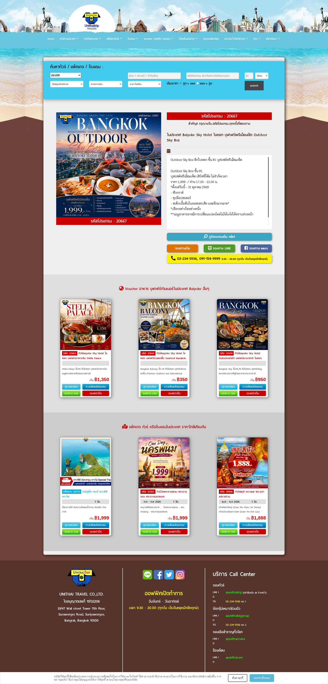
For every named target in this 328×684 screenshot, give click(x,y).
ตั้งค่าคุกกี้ (237, 677)
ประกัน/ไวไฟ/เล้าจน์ (234, 39)
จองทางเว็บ (182, 248)
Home (51, 39)
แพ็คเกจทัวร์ (112, 39)
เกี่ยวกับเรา (271, 39)
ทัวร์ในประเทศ (91, 39)
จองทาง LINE (221, 248)
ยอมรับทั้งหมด (262, 677)
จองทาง (258, 248)
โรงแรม (131, 39)
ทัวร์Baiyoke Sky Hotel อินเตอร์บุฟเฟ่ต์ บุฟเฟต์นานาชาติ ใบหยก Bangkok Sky (240, 358)
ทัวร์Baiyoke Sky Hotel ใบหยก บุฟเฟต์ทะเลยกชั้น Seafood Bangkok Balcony (163, 358)
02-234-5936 (233, 601)
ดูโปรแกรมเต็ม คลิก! (221, 236)
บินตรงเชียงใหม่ (211, 39)
